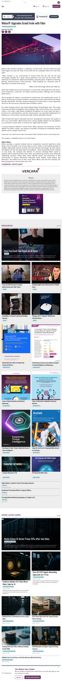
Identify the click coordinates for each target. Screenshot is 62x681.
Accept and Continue (32, 677)
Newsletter (56, 6)
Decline (18, 677)
